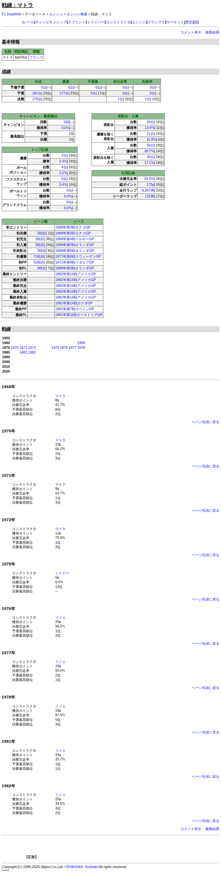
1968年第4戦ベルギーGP (74, 239)
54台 (150, 145)
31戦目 (38, 262)
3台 (64, 155)
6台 (64, 179)
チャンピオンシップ (50, 22)
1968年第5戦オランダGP (74, 245)
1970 (15, 347)
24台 (150, 122)
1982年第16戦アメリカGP (75, 274)
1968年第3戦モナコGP (73, 227)
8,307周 (148, 190)
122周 (149, 196)
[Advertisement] (117, 848)
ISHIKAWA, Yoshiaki (82, 867)
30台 (150, 157)
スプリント (76, 22)
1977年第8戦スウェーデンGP (78, 256)
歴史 (189, 22)
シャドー (62, 573)
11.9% (151, 139)
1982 (32, 352)
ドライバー (95, 22)
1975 (55, 347)
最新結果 (212, 32)
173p (150, 184)
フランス (36, 57)
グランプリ (156, 22)
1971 (23, 347)
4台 (93, 93)
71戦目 (38, 256)
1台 (120, 99)
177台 (64, 93)
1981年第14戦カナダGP (74, 303)
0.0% (65, 128)
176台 (36, 99)
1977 (72, 347)
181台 (36, 93)
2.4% (63, 161)
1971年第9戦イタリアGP (74, 262)
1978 (81, 347)
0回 (66, 122)
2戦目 (39, 239)
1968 (81, 343)
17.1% (149, 163)
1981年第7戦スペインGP (74, 309)
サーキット (175, 22)
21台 (150, 133)
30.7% (149, 151)
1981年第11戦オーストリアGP (79, 315)
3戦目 (39, 245)
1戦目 (41, 233)
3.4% (63, 184)
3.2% (63, 173)
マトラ (60, 396)
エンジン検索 (77, 14)
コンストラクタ (118, 22)
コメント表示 (190, 32)
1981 (23, 352)
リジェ (60, 617)
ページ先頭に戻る (205, 422)
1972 (32, 347)
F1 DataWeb (11, 14)
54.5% (149, 179)
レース (28, 22)
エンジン (56, 14)
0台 (43, 87)
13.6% (150, 128)
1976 (64, 347)
